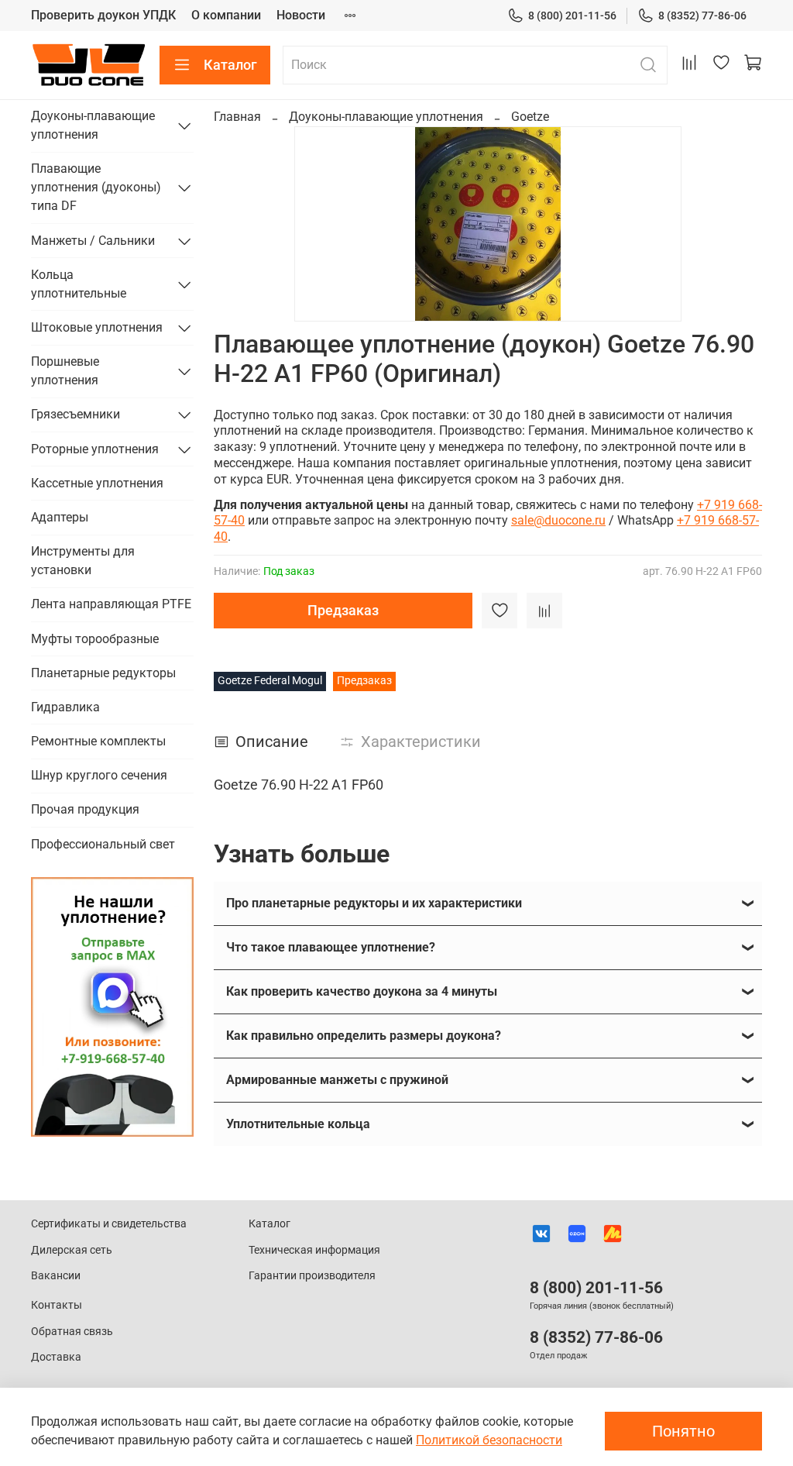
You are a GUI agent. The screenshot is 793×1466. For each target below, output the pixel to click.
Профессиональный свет (103, 844)
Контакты (56, 1305)
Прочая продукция (85, 809)
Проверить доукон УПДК (103, 15)
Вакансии (56, 1275)
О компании (226, 15)
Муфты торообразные (95, 638)
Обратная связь (72, 1331)
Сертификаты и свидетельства (109, 1223)
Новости (300, 15)
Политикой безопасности (489, 1440)
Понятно (683, 1431)
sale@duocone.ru (558, 520)
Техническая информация (314, 1250)
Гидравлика (65, 707)
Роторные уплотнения (95, 449)
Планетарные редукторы (103, 673)
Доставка (56, 1357)
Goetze (530, 116)
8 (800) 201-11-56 (572, 15)
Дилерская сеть (71, 1250)
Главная (237, 116)
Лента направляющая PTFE (111, 604)
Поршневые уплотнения (65, 370)
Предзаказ (343, 610)
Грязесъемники (75, 414)
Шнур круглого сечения (99, 775)
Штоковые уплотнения (97, 327)
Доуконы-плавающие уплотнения (386, 116)
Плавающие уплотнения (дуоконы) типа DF (96, 187)
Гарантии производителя (312, 1275)
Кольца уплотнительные (78, 284)
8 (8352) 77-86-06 (702, 15)
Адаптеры (59, 517)
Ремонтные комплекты (98, 741)
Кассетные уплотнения (97, 483)
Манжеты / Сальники (93, 240)
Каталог (230, 65)
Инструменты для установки (83, 560)
